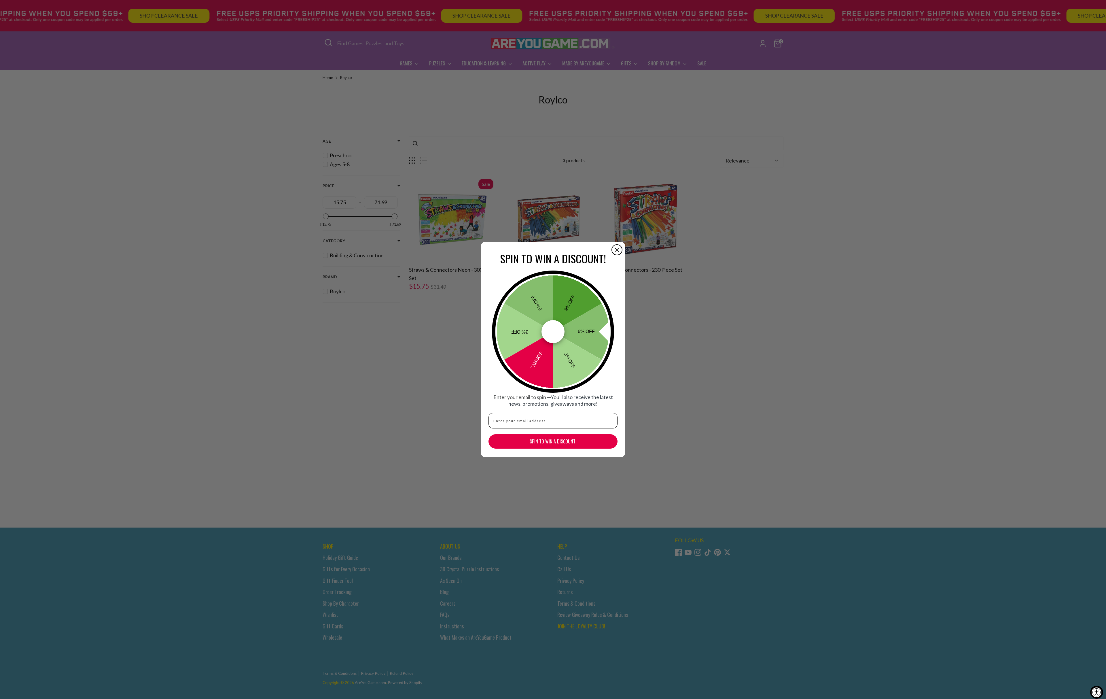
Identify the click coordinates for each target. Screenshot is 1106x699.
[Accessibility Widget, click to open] (1096, 692)
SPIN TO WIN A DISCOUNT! (553, 441)
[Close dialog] (617, 250)
